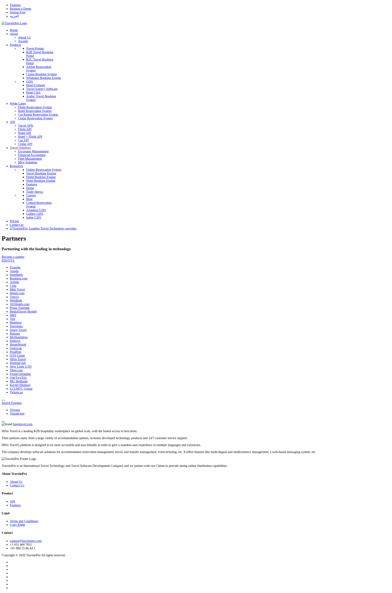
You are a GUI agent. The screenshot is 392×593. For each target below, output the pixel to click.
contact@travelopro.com (25, 541)
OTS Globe (17, 355)
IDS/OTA (8, 260)
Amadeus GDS (36, 210)
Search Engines (12, 403)
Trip (12, 319)
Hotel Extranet (35, 85)
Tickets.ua (16, 392)
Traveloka (16, 326)
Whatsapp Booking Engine (43, 78)
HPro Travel (18, 359)
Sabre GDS (33, 217)
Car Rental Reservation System (38, 114)
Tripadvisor (17, 413)
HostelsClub (18, 363)
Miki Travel (17, 289)
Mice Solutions (27, 162)
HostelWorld (18, 344)
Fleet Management (30, 158)
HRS (13, 315)
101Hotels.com (19, 304)
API (12, 122)
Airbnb (14, 282)
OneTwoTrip (18, 377)
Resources (16, 166)
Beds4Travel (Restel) (23, 311)
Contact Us (17, 485)
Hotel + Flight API (30, 136)
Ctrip (13, 286)
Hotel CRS (33, 92)
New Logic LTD (21, 366)
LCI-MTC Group (21, 388)
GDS (29, 81)
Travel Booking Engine (41, 173)
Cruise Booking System (41, 74)
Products (15, 45)
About (14, 34)
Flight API (24, 129)
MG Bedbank (19, 381)
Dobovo (15, 341)
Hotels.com (17, 293)
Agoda (14, 271)
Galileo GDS (34, 213)
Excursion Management (33, 151)
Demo (30, 188)
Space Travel (18, 330)
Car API (23, 140)
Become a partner (13, 257)
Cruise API (25, 144)
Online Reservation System (43, 169)
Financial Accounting (32, 155)
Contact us (16, 225)
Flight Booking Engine (41, 177)
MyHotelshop (19, 337)
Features (15, 5)
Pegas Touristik (20, 308)
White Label (18, 103)
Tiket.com (16, 370)
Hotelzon (16, 322)
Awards (23, 41)
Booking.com (18, 278)
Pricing (14, 221)
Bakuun (15, 333)
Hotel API (24, 133)
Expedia (15, 267)
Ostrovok (16, 348)
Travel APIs (25, 125)
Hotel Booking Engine (40, 180)
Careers (31, 195)
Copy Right (17, 524)
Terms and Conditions (24, 521)
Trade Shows (34, 191)
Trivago (15, 410)
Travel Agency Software (42, 89)
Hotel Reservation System (34, 111)
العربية (14, 16)
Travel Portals (35, 48)
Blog (29, 199)
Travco (14, 297)
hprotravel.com (22, 424)
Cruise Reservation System (35, 118)
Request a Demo (20, 8)
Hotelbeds (16, 275)
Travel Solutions (20, 147)
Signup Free (18, 12)
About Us (24, 37)
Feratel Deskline (20, 374)
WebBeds (16, 300)
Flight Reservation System (35, 107)
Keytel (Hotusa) (20, 385)
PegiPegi (15, 352)
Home (14, 30)
